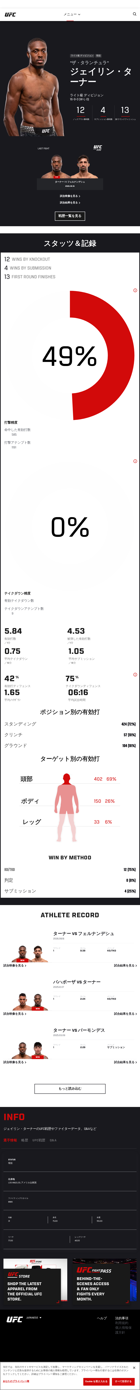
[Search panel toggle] (134, 14)
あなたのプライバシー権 (16, 1381)
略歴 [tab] (24, 1140)
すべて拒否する (123, 1381)
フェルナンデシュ (96, 934)
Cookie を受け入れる (96, 1381)
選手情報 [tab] (10, 1140)
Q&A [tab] (53, 1140)
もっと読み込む (70, 1089)
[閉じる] (134, 1368)
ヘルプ (102, 1318)
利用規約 (121, 1323)
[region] (70, 1376)
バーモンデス (91, 1030)
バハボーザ (64, 982)
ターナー (62, 934)
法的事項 (121, 1318)
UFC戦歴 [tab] (38, 1140)
